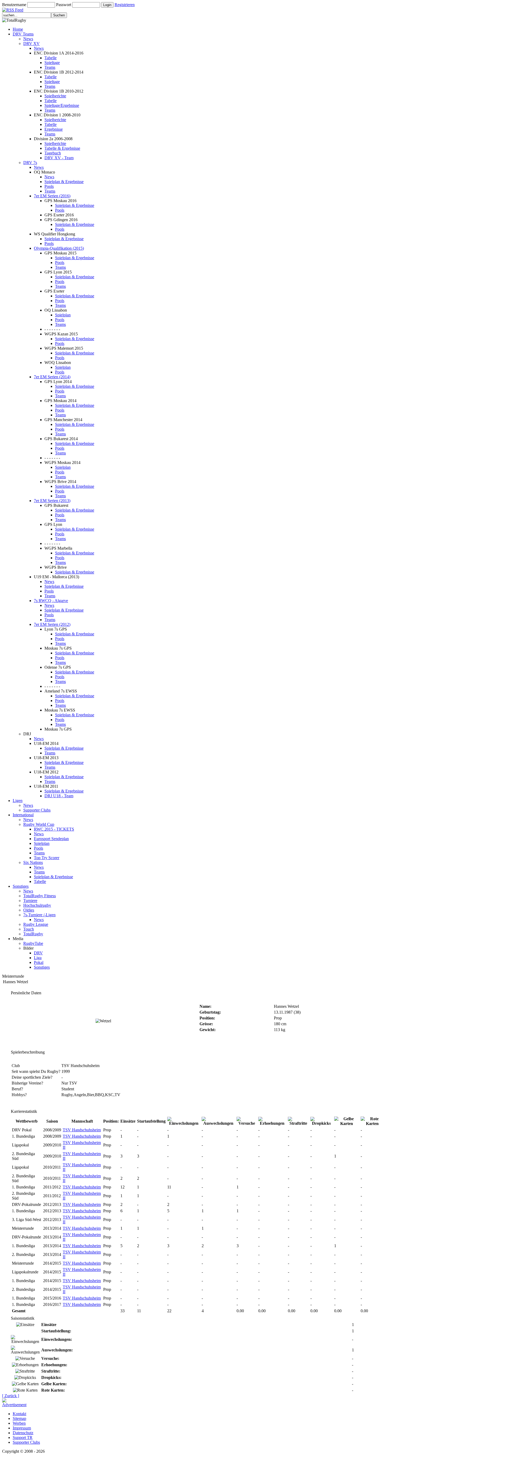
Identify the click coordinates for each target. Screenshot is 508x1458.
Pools (49, 186)
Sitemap (19, 1418)
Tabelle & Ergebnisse (62, 148)
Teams (49, 67)
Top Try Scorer (46, 857)
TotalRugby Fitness (39, 896)
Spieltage (52, 62)
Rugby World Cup (38, 824)
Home (18, 29)
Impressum (22, 1428)
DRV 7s (30, 162)
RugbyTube (33, 943)
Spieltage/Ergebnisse (61, 105)
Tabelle (50, 58)
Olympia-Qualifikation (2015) (59, 248)
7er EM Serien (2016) (52, 196)
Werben (19, 1423)
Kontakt (19, 1413)
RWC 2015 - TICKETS (54, 829)
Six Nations (33, 862)
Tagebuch (52, 153)
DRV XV (31, 43)
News (28, 39)
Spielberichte (55, 96)
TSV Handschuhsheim (82, 1130)
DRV (38, 953)
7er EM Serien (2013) (52, 500)
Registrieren (125, 4)
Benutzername (14, 4)
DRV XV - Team (59, 158)
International (23, 815)
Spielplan (63, 315)
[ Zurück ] (10, 1395)
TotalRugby (33, 934)
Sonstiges (21, 886)
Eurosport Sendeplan (51, 838)
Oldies (28, 910)
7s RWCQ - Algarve (51, 600)
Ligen (17, 800)
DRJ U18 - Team (58, 796)
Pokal (38, 962)
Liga (38, 957)
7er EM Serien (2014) (52, 377)
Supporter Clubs (37, 810)
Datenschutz (23, 1432)
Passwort (63, 4)
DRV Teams (23, 34)
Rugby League (35, 924)
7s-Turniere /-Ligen (39, 915)
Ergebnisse (53, 129)
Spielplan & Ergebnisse (64, 181)
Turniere (30, 900)
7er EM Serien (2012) (52, 624)
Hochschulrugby (37, 905)
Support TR (23, 1437)
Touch (28, 929)
